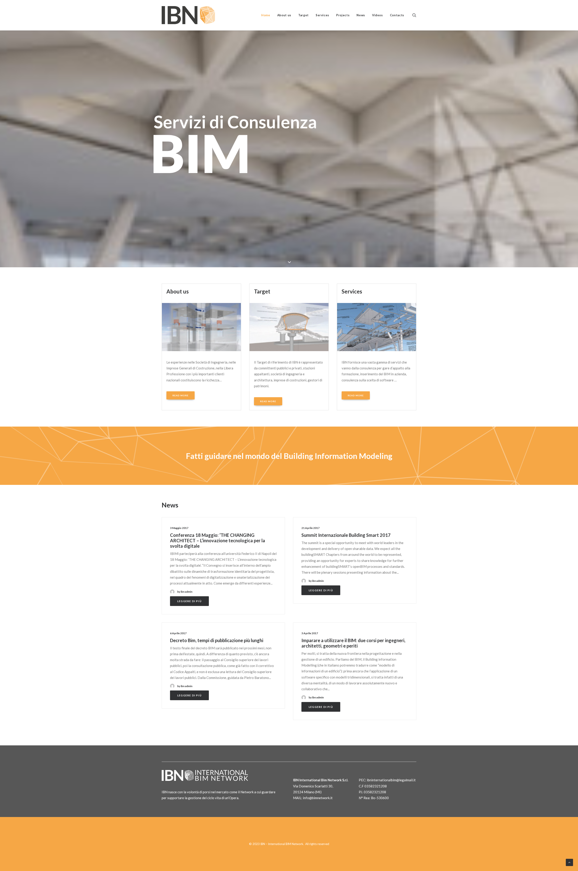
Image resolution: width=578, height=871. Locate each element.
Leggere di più (189, 601)
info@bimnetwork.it (318, 798)
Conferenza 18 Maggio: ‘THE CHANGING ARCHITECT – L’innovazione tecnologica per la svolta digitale (217, 540)
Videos (377, 15)
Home (265, 15)
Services (322, 15)
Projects (343, 15)
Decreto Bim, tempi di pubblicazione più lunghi (216, 640)
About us (284, 15)
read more (180, 395)
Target (303, 15)
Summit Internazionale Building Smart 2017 (346, 535)
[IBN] (188, 15)
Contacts (397, 15)
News (361, 15)
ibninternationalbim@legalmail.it (391, 780)
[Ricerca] (414, 15)
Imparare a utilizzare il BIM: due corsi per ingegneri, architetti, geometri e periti (353, 643)
